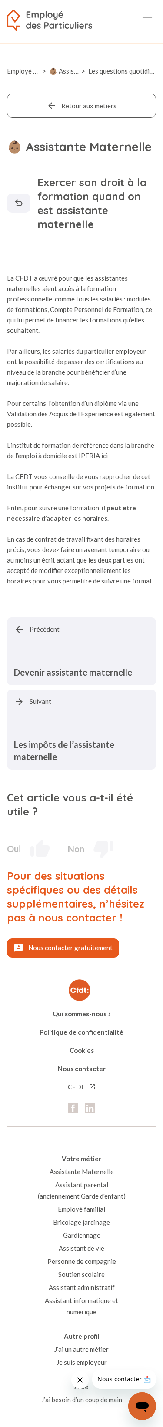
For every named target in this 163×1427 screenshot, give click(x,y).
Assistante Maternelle (82, 1172)
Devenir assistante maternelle (73, 672)
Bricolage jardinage (81, 1222)
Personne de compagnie (81, 1261)
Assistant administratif (82, 1287)
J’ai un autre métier (81, 1349)
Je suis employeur (82, 1362)
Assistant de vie (81, 1248)
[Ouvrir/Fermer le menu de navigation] (147, 20)
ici (104, 455)
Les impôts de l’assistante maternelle (64, 750)
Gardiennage (81, 1235)
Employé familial (81, 1209)
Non (76, 849)
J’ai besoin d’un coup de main (81, 1400)
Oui (14, 849)
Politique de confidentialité (81, 1032)
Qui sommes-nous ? (81, 1014)
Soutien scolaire (81, 1274)
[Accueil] (49, 20)
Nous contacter (82, 1068)
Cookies (82, 1050)
